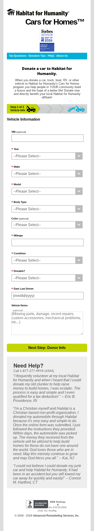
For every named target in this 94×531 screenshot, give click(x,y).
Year (16, 149)
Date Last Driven (24, 288)
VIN (18, 131)
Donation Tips (37, 55)
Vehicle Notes (19, 305)
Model (17, 184)
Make (17, 166)
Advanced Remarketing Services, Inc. (56, 515)
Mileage (18, 235)
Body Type (20, 202)
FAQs (51, 55)
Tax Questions (17, 55)
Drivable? (19, 271)
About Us (62, 55)
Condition (20, 253)
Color (20, 218)
